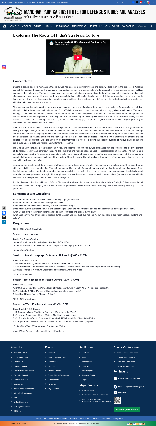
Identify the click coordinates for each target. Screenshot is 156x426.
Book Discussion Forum (57, 357)
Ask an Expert (112, 26)
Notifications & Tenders (35, 2)
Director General (20, 366)
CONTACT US (128, 26)
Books (84, 357)
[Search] (151, 26)
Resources (73, 418)
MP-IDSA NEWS (62, 26)
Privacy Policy (118, 418)
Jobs (15, 397)
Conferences (53, 362)
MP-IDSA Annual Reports (58, 418)
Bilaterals (52, 353)
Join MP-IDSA (20, 2)
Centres (26, 26)
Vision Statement (21, 402)
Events (37, 26)
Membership (95, 26)
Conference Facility (21, 357)
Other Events (53, 379)
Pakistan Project (88, 390)
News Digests (87, 371)
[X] (4, 217)
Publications (79, 26)
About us (14, 26)
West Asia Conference (125, 366)
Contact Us (18, 362)
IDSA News (18, 384)
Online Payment (62, 2)
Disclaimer (95, 418)
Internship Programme (23, 393)
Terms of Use (84, 418)
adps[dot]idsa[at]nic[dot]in (135, 387)
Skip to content (6, 2)
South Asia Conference (126, 362)
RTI (45, 418)
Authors (85, 353)
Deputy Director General (24, 371)
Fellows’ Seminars (55, 371)
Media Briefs (50, 2)
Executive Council (21, 375)
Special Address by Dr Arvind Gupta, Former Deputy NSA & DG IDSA (58, 245)
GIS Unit (17, 411)
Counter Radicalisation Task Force (95, 395)
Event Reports (53, 366)
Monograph (87, 362)
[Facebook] (4, 212)
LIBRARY (48, 26)
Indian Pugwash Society (127, 409)
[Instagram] (4, 67)
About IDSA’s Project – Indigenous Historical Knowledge (38, 330)
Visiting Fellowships (22, 406)
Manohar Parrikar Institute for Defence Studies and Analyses (84, 12)
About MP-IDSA (20, 353)
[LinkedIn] (4, 222)
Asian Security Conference (127, 353)
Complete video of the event (78, 77)
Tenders (38, 418)
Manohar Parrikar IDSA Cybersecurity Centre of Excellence (96, 400)
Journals (85, 366)
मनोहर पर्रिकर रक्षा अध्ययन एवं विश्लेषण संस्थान (48, 16)
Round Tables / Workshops (58, 375)
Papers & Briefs (88, 375)
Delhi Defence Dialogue (126, 357)
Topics (84, 379)
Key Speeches (53, 388)
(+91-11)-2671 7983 (133, 378)
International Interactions (24, 388)
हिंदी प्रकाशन (141, 26)
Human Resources (21, 379)
